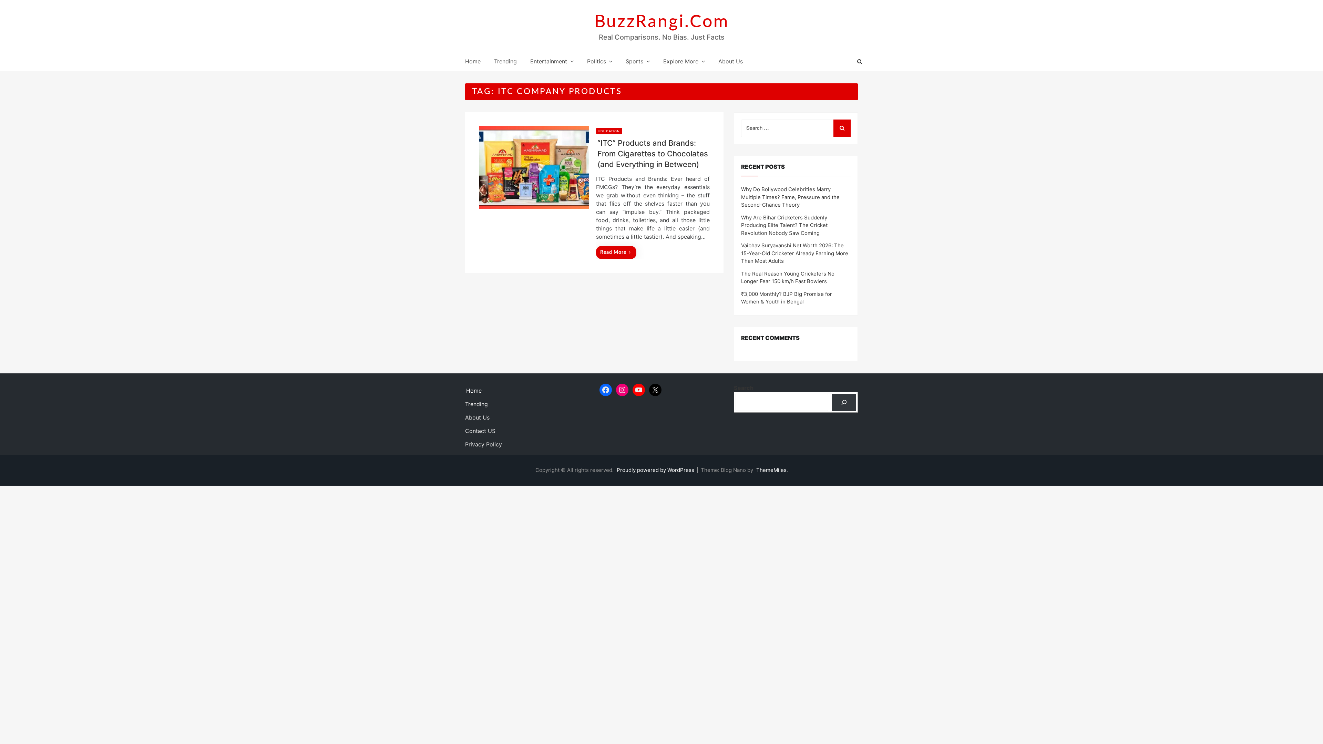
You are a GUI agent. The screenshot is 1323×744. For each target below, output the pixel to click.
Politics (596, 61)
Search (743, 387)
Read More (613, 252)
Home (473, 61)
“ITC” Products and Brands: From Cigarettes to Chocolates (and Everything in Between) (652, 153)
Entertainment (548, 61)
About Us (730, 61)
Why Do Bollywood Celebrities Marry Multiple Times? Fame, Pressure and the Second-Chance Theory (790, 197)
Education (609, 131)
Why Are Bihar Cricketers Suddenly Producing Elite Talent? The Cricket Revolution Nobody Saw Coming (784, 225)
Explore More (680, 61)
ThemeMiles (771, 470)
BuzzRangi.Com (661, 22)
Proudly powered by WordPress (656, 470)
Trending (505, 61)
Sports (634, 61)
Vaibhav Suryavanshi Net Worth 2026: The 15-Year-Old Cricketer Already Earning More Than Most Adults (794, 253)
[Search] (844, 402)
